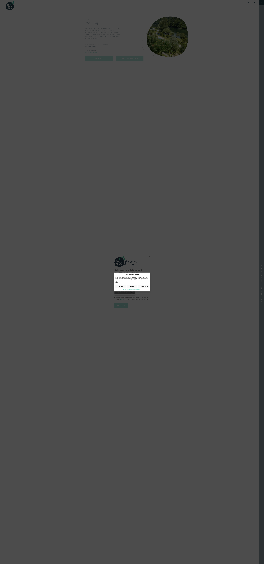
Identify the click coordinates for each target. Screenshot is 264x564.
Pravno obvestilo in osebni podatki (133, 289)
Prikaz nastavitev (143, 286)
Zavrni (132, 286)
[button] (148, 274)
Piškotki (124, 289)
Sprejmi (121, 286)
